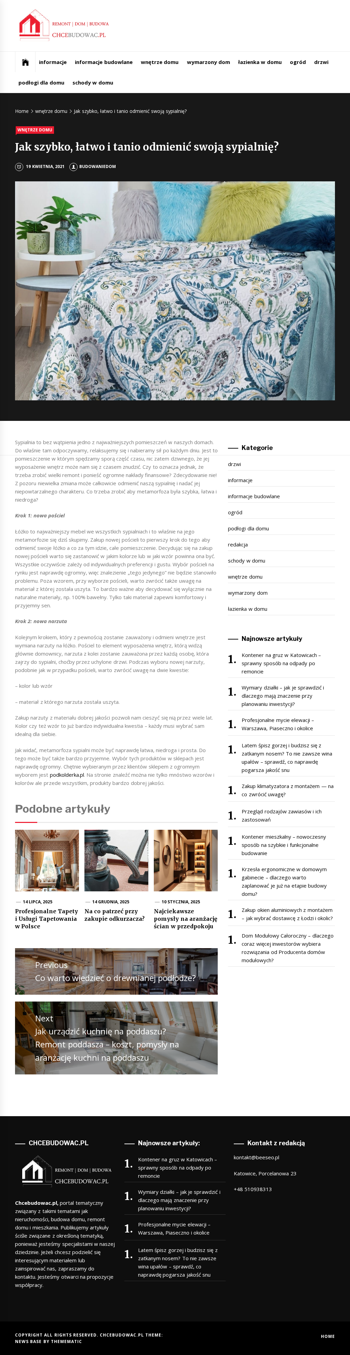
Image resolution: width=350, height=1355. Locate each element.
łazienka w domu (260, 62)
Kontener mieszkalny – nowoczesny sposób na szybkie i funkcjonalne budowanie (284, 844)
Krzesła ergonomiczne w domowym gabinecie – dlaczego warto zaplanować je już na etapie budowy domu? (284, 881)
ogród (298, 62)
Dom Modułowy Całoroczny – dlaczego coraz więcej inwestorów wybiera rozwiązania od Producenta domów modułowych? (287, 948)
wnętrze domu (159, 62)
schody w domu (92, 82)
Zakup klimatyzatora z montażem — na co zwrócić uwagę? (288, 790)
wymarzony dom (208, 62)
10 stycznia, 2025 (181, 902)
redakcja (238, 544)
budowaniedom (97, 166)
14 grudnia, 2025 (111, 902)
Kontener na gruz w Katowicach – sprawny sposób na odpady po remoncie (281, 663)
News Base (29, 1341)
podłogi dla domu (41, 82)
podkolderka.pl (67, 774)
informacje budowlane (103, 62)
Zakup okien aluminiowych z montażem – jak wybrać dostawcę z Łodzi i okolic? (287, 913)
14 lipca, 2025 (38, 902)
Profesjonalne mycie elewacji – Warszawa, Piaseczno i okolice (278, 724)
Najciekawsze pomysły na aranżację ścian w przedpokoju (185, 919)
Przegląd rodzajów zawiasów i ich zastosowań (281, 815)
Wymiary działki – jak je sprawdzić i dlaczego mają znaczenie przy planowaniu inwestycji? (283, 695)
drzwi (321, 62)
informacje (53, 62)
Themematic (66, 1341)
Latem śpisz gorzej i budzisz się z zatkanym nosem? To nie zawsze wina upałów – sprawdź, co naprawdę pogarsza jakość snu (287, 757)
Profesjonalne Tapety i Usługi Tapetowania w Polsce (46, 919)
